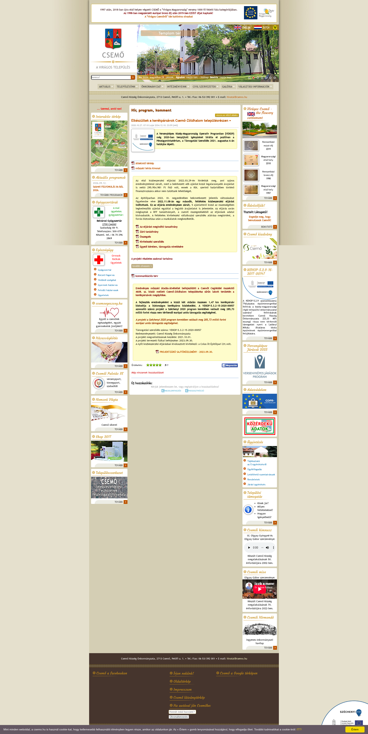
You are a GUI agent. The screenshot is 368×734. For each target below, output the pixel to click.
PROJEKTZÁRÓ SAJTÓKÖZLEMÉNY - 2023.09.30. (186, 351)
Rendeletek (253, 479)
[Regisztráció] (195, 390)
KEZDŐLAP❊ (113, 48)
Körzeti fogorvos (106, 275)
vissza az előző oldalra (226, 115)
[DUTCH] (262, 27)
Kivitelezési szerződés (152, 241)
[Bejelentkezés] (172, 390)
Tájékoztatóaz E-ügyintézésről (257, 463)
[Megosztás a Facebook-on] (230, 365)
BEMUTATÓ (266, 227)
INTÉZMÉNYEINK (176, 86)
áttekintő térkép (145, 163)
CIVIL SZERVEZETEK (204, 86)
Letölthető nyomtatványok (261, 474)
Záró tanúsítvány (149, 231)
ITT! (299, 729)
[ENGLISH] (242, 27)
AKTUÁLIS (104, 86)
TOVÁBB (119, 170)
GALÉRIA (227, 86)
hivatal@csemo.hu (237, 97)
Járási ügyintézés (256, 484)
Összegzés (145, 236)
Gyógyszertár (105, 270)
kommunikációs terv (147, 276)
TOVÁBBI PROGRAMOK (111, 195)
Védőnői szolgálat (107, 280)
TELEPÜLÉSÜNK (126, 86)
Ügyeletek (103, 295)
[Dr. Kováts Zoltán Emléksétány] (208, 53)
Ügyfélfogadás (254, 469)
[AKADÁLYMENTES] (275, 27)
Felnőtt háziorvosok (108, 290)
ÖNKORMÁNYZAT (151, 86)
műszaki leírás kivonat (148, 168)
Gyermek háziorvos (108, 285)
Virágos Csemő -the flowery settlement (260, 113)
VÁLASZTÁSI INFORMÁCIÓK (253, 86)
